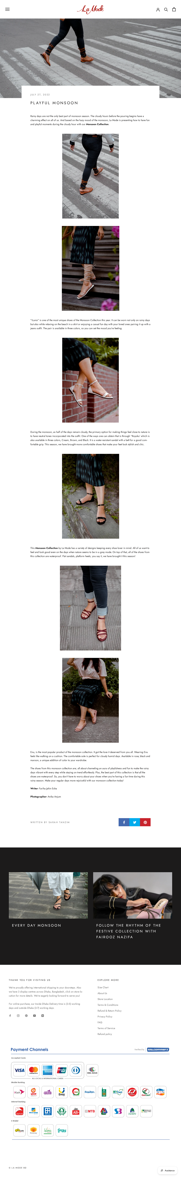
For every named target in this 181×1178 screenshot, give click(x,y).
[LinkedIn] (42, 1016)
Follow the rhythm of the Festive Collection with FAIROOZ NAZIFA (128, 931)
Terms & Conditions (108, 1005)
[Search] (166, 9)
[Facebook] (10, 1016)
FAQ (100, 1022)
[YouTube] (34, 1016)
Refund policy (105, 1034)
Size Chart (103, 987)
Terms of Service (106, 1028)
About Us (102, 993)
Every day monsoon (37, 925)
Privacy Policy (105, 1016)
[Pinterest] (26, 1016)
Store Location (105, 999)
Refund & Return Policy (109, 1010)
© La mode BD (18, 1167)
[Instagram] (18, 1016)
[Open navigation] (7, 9)
